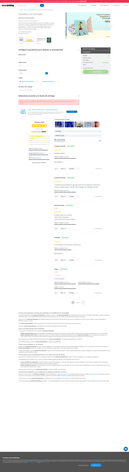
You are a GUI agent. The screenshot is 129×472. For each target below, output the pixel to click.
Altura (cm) (22, 62)
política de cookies (45, 462)
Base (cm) (22, 54)
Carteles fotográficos (94, 374)
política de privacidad (32, 462)
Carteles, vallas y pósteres (30, 9)
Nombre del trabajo (25, 87)
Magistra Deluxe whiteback (49, 81)
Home (21, 9)
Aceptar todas (96, 465)
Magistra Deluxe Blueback (28, 81)
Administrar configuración (83, 465)
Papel (20, 78)
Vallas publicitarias (66, 378)
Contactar (71, 111)
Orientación (22, 70)
